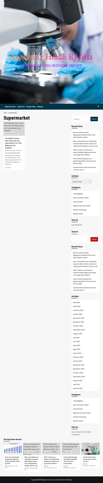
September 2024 (79, 376)
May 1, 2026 (14, 466)
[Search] (98, 106)
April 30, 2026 (34, 468)
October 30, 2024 (15, 150)
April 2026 (76, 306)
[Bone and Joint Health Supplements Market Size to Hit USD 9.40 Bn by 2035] (13, 449)
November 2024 (78, 369)
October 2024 (78, 373)
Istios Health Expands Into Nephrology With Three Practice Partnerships (84, 161)
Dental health (78, 202)
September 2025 (79, 330)
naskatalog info (77, 225)
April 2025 (76, 349)
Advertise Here (10, 107)
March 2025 (77, 353)
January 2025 (77, 361)
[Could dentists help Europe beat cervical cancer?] (91, 449)
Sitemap (40, 107)
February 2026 (78, 310)
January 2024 (77, 388)
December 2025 (78, 318)
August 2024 (77, 380)
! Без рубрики (78, 194)
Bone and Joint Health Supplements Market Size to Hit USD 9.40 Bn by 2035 (84, 135)
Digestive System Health (12, 133)
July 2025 (76, 337)
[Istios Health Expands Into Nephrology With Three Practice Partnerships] (71, 449)
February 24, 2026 (50, 467)
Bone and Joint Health (81, 198)
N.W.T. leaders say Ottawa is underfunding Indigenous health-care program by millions (85, 152)
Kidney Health (78, 214)
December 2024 (78, 365)
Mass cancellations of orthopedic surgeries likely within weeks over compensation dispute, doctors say (85, 143)
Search (75, 232)
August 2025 (77, 334)
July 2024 (76, 384)
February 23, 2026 (69, 467)
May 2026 (76, 302)
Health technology (79, 210)
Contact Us (21, 107)
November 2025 (78, 322)
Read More (8, 167)
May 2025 (76, 345)
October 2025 (78, 326)
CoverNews (58, 480)
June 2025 (76, 341)
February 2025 (78, 357)
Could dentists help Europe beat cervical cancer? (84, 168)
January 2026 (77, 314)
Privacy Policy (31, 107)
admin (8, 150)
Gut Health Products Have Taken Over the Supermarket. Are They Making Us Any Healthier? (13, 143)
